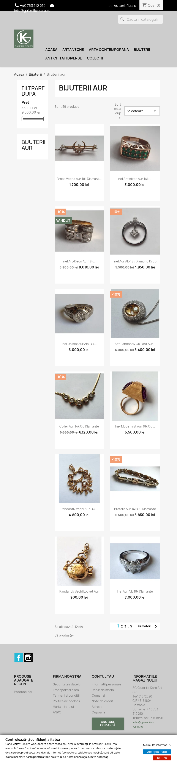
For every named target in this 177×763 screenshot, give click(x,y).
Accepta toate (157, 752)
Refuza (162, 758)
